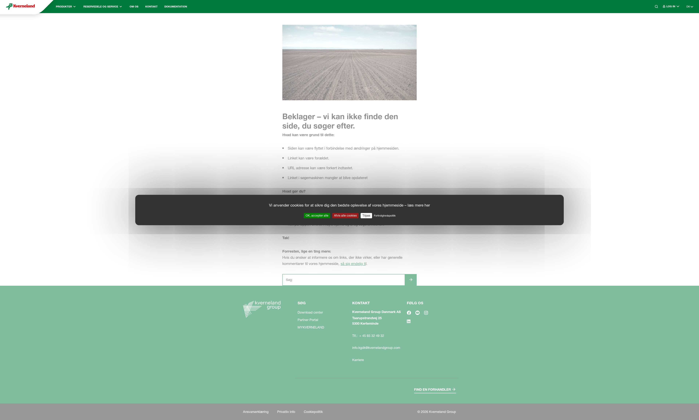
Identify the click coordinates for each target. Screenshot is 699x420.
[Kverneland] (20, 6)
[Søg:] (654, 22)
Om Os (134, 6)
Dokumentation (175, 6)
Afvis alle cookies (345, 215)
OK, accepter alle (317, 215)
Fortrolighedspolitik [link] (385, 215)
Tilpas (366, 215)
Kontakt (151, 6)
